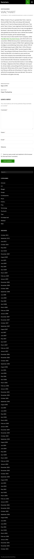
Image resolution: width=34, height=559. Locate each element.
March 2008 (4, 307)
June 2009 (3, 263)
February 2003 (5, 498)
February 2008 (5, 310)
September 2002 (5, 514)
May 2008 (3, 301)
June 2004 (3, 448)
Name (3, 132)
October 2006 (4, 360)
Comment (4, 110)
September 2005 (5, 401)
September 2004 (5, 439)
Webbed (3, 220)
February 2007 (5, 348)
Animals (3, 183)
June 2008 (3, 298)
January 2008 (4, 313)
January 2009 (4, 279)
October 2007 (4, 323)
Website (3, 147)
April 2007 (4, 342)
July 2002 (3, 520)
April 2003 (4, 492)
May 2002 (3, 527)
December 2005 (5, 392)
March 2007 (4, 345)
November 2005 (5, 395)
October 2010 (4, 244)
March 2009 (4, 273)
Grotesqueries (5, 9)
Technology (4, 208)
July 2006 (3, 370)
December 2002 (5, 505)
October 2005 (4, 398)
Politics (3, 201)
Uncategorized (5, 217)
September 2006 (5, 364)
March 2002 (4, 533)
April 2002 (4, 530)
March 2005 (4, 420)
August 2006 (4, 367)
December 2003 (5, 467)
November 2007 (5, 320)
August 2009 (4, 257)
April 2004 (4, 455)
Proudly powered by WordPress (8, 557)
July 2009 (3, 260)
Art (2, 186)
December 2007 (5, 316)
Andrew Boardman (17, 15)
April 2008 (4, 304)
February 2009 (5, 276)
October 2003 (4, 473)
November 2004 (5, 433)
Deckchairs (5, 2)
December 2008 (5, 282)
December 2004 (5, 429)
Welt (2, 223)
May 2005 (3, 414)
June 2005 (3, 411)
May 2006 (3, 376)
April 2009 (4, 269)
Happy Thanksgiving (6, 91)
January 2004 (4, 464)
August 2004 (4, 442)
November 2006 (5, 357)
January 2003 (4, 502)
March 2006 (4, 382)
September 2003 (5, 476)
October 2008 (4, 288)
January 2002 (4, 539)
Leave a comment (28, 15)
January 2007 (4, 351)
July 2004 (3, 445)
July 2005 (3, 407)
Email (3, 139)
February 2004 (5, 461)
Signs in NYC (5, 84)
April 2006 (4, 379)
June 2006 (3, 373)
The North (3, 211)
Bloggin (3, 189)
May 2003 (3, 489)
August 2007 (4, 329)
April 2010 (4, 251)
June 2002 (3, 524)
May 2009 (3, 266)
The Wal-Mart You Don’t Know (10, 38)
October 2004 (4, 436)
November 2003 (5, 470)
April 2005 (4, 417)
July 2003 (3, 483)
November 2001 (5, 546)
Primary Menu (32, 2)
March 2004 (4, 458)
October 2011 (4, 235)
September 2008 (5, 291)
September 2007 (5, 326)
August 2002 (4, 517)
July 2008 (3, 294)
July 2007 (3, 332)
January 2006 (4, 389)
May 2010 (3, 247)
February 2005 (5, 423)
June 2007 (3, 335)
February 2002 (5, 536)
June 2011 (3, 241)
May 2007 (3, 338)
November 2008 (5, 285)
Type (2, 214)
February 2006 (5, 385)
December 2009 (5, 254)
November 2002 (5, 508)
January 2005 (4, 426)
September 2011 (5, 238)
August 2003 (4, 480)
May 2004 (3, 451)
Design (3, 192)
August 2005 (4, 404)
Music (2, 198)
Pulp (2, 205)
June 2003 (3, 486)
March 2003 (4, 495)
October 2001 (4, 549)
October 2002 (4, 511)
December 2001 (5, 542)
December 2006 (5, 354)
